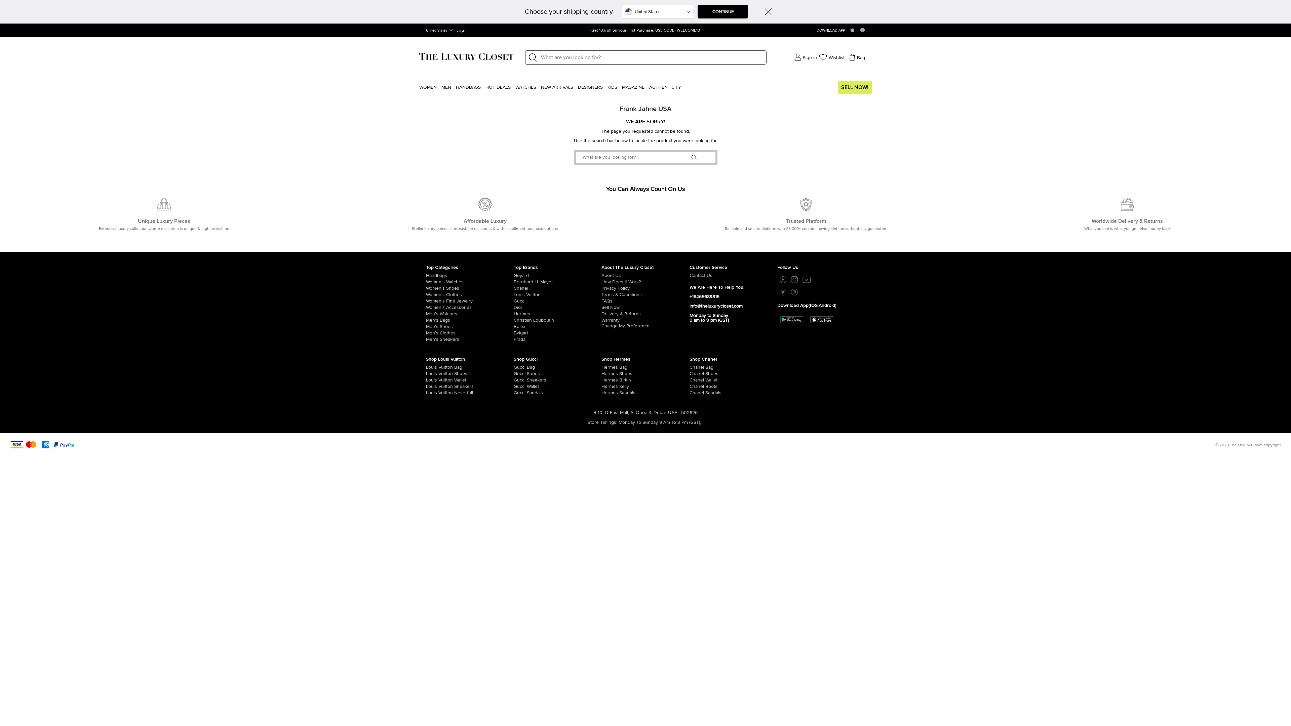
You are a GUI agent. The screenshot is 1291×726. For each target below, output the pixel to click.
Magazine (633, 87)
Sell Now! (854, 87)
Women (428, 87)
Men (446, 87)
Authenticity (665, 87)
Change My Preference (625, 326)
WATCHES (525, 87)
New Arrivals (557, 87)
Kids (612, 87)
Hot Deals (498, 87)
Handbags (468, 87)
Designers (590, 87)
